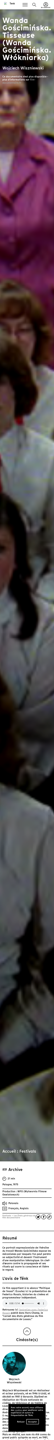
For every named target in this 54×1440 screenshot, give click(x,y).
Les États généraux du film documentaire (19, 1216)
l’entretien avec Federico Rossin (25, 1311)
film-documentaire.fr (18, 81)
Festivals (7, 1215)
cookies (18, 1410)
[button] (34, 5)
